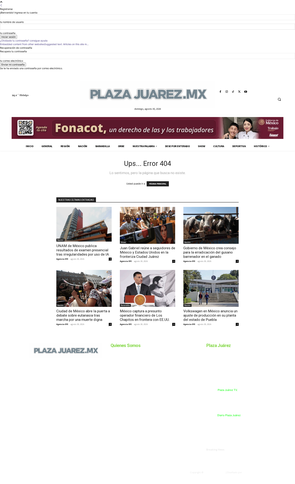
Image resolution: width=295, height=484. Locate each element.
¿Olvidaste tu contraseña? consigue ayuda (23, 40)
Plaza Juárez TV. (228, 390)
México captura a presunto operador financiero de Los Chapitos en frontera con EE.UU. (145, 315)
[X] (239, 92)
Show (123, 242)
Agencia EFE (62, 259)
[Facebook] (220, 92)
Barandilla (125, 305)
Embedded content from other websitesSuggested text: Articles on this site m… (44, 44)
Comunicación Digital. (254, 472)
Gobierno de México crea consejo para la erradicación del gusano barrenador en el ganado (209, 252)
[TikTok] (233, 92)
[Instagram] (226, 92)
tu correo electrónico (11, 60)
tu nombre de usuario (12, 22)
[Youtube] (245, 92)
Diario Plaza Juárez (229, 415)
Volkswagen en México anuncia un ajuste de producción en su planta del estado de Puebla (210, 315)
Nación (60, 240)
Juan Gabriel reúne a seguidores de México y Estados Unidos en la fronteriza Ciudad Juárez (147, 252)
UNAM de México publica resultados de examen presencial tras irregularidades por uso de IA (82, 250)
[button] (279, 99)
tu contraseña (7, 33)
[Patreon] (47, 381)
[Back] (1, 5)
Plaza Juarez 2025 (214, 472)
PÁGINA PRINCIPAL (157, 184)
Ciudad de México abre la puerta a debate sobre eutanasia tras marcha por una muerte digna (83, 315)
